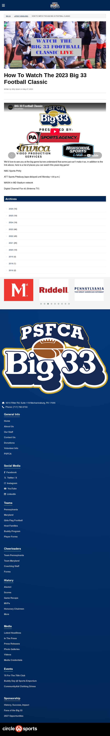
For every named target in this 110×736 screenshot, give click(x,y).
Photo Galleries (12, 649)
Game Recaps (11, 597)
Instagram (11, 483)
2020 (11, 249)
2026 (11, 208)
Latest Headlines (21, 16)
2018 (11, 263)
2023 (11, 229)
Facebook (11, 472)
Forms (7, 571)
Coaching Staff (11, 566)
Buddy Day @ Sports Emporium (20, 680)
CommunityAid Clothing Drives (20, 686)
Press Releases (12, 643)
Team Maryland (11, 560)
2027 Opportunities (13, 715)
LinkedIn (11, 494)
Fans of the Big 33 (13, 710)
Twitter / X (11, 477)
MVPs (7, 603)
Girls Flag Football (13, 520)
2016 (11, 270)
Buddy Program (12, 531)
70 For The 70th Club (14, 675)
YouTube (11, 488)
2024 (11, 222)
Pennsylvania (11, 509)
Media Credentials (13, 660)
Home (7, 420)
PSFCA (8, 453)
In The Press (10, 638)
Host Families (11, 525)
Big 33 (8, 16)
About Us (9, 426)
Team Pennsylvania (14, 555)
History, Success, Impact (16, 704)
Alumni (7, 586)
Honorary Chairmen (14, 608)
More (6, 614)
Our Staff (8, 431)
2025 (11, 215)
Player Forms (11, 536)
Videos (7, 654)
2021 (11, 243)
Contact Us (9, 437)
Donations (9, 442)
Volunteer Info (11, 448)
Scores (7, 592)
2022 (11, 236)
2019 (11, 256)
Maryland (8, 514)
